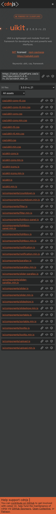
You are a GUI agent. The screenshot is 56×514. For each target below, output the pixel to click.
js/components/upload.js (16, 341)
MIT (14, 52)
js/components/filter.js (14, 206)
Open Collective (41, 508)
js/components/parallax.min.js (19, 267)
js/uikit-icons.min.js (13, 173)
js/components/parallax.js (16, 260)
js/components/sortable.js (17, 314)
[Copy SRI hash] (53, 76)
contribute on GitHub (22, 503)
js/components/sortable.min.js (19, 321)
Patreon (5, 511)
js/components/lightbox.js (17, 234)
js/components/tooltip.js (16, 328)
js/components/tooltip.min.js (18, 334)
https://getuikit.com (28, 56)
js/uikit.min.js (9, 186)
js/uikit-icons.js (10, 166)
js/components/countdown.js (18, 193)
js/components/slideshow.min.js (20, 308)
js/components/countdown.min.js (21, 199)
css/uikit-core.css (12, 113)
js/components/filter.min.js (17, 213)
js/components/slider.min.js (17, 295)
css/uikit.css (9, 140)
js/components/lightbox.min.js (19, 240)
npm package (36, 52)
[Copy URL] (43, 76)
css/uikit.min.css (11, 146)
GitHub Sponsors (21, 508)
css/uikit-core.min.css (14, 120)
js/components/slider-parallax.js (20, 273)
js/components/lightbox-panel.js (20, 219)
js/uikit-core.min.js (12, 160)
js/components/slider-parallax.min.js (14, 281)
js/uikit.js (7, 179)
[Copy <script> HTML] (48, 76)
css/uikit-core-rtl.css (14, 100)
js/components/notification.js (18, 247)
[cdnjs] (10, 4)
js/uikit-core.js (10, 153)
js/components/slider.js (15, 288)
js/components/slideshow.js (17, 301)
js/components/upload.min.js (18, 347)
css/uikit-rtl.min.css (13, 133)
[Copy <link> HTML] (47, 100)
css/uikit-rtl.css (10, 127)
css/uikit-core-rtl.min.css (16, 107)
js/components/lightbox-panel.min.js (16, 227)
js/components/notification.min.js (21, 254)
